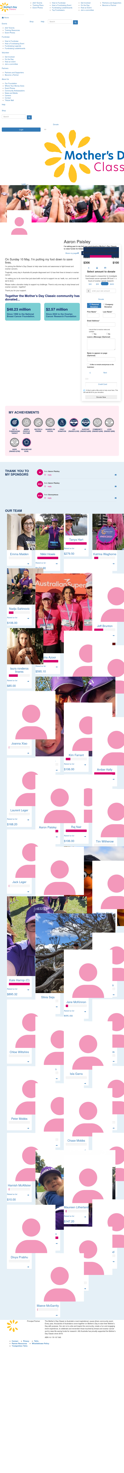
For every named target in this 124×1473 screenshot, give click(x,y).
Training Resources (12, 30)
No (109, 334)
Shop (4, 110)
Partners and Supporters (14, 72)
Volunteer (5, 52)
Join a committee (11, 64)
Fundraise (6, 37)
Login (21, 129)
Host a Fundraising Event (14, 43)
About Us (5, 79)
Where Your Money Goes (14, 86)
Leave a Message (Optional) (98, 337)
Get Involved (10, 57)
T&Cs (36, 1341)
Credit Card (102, 384)
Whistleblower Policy (40, 1343)
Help (3, 104)
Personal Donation (94, 305)
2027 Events (9, 28)
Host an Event (86, 7)
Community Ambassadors (15, 90)
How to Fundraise (11, 41)
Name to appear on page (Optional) (97, 354)
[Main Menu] (45, 129)
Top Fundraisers (58, 10)
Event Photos (10, 32)
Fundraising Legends (13, 46)
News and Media (11, 93)
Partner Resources (19, 1343)
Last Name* (107, 311)
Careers (8, 95)
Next (105, 372)
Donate (56, 124)
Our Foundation (11, 83)
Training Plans (38, 5)
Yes (94, 334)
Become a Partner (12, 75)
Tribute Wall (9, 100)
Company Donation (108, 305)
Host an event (10, 61)
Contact (8, 98)
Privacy (26, 1341)
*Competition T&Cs (19, 1346)
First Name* (92, 311)
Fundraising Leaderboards (15, 48)
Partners (5, 68)
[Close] (27, 184)
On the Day (9, 59)
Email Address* (93, 320)
